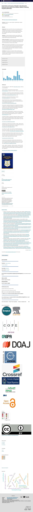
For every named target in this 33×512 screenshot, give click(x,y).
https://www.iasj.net (5, 114)
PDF (3, 171)
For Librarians (3, 444)
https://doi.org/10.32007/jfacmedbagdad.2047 (10, 19)
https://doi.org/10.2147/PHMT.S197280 (7, 138)
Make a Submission (5, 255)
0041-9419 (7, 268)
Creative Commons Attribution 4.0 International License (7, 193)
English (3, 451)
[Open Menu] (2, 1)
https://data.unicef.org (17, 86)
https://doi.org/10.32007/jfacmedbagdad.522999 (9, 103)
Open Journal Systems (5, 467)
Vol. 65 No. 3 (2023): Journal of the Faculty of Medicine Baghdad (16, 3)
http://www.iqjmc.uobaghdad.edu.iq (12, 497)
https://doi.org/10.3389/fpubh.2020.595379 (8, 121)
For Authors (3, 443)
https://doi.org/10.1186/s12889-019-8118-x (8, 126)
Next (29, 250)
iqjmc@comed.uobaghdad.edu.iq (12, 498)
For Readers (3, 442)
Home (2, 3)
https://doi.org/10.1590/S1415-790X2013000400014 (9, 150)
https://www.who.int (5, 90)
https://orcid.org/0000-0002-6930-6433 (8, 14)
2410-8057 (7, 270)
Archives (5, 3)
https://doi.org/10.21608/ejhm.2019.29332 (10, 143)
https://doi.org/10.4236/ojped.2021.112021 (8, 109)
